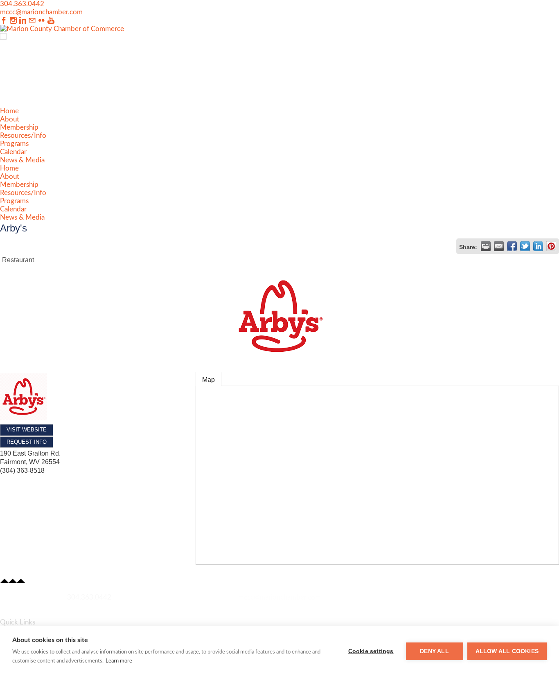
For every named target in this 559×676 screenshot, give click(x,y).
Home (9, 111)
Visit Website (27, 430)
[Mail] (32, 20)
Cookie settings (371, 651)
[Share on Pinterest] (551, 246)
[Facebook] (3, 20)
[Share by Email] (499, 246)
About (9, 119)
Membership (19, 127)
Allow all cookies (507, 651)
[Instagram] (13, 20)
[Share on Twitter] (525, 246)
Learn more (119, 661)
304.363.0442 (22, 3)
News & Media (22, 160)
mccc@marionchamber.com (41, 12)
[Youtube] (50, 20)
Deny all (434, 651)
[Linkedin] (22, 20)
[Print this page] (486, 246)
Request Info (27, 442)
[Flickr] (41, 20)
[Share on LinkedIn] (538, 246)
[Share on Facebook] (512, 246)
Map (208, 379)
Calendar (13, 151)
